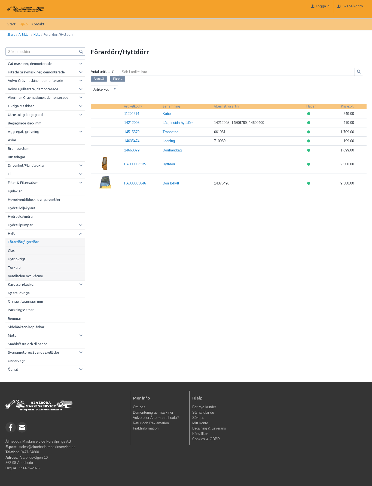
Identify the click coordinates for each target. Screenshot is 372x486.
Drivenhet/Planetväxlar (26, 165)
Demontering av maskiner (153, 412)
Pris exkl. (347, 106)
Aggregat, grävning (23, 131)
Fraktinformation (145, 428)
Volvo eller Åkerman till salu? (156, 418)
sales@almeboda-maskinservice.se (47, 447)
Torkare (14, 267)
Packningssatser (21, 310)
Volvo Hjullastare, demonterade (33, 89)
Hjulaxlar (15, 191)
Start (11, 24)
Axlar (12, 140)
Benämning (171, 106)
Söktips (198, 418)
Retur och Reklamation (151, 423)
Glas (11, 250)
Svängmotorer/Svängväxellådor (33, 352)
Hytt (36, 34)
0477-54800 (30, 452)
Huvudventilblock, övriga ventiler (34, 199)
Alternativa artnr (227, 106)
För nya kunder (204, 407)
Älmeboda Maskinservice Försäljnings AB (38, 441)
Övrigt (13, 369)
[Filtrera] (359, 72)
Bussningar (16, 157)
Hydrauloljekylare (21, 208)
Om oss (139, 407)
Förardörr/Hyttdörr (23, 242)
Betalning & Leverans (209, 428)
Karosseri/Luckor (21, 284)
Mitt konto (200, 423)
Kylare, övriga (19, 293)
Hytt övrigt (16, 259)
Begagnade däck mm (24, 123)
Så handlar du (203, 412)
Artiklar (24, 34)
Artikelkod (132, 106)
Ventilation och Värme (25, 276)
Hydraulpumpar (20, 225)
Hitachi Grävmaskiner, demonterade (36, 72)
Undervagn (17, 361)
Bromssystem (18, 148)
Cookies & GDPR (206, 439)
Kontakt (38, 24)
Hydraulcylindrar (21, 216)
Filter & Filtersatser (23, 182)
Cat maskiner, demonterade (30, 63)
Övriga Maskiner (21, 106)
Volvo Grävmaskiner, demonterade (35, 80)
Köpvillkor (200, 434)
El (9, 174)
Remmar (14, 318)
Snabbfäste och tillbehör (27, 344)
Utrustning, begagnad (25, 115)
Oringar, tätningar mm (25, 301)
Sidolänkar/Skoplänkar (26, 327)
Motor (13, 335)
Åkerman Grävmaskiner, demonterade (38, 97)
